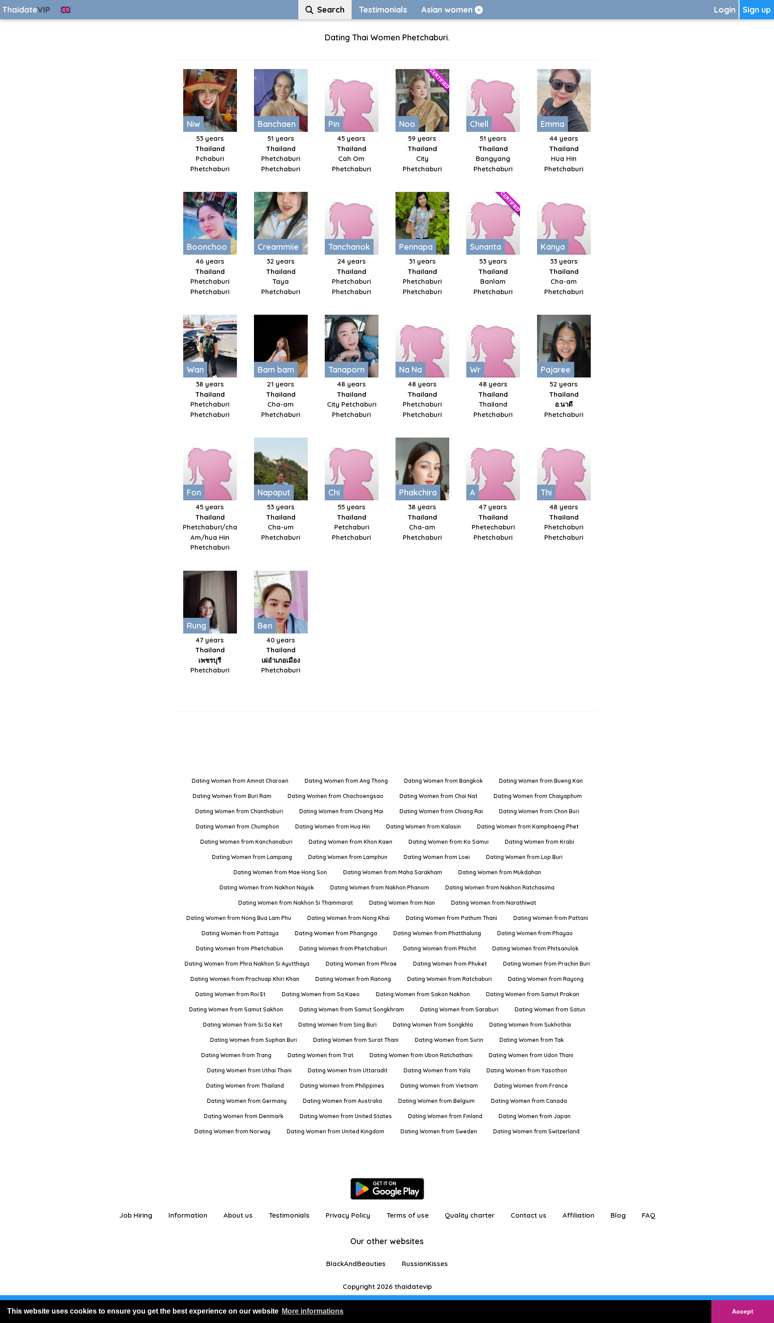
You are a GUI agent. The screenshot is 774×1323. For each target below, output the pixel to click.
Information (187, 1215)
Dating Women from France (531, 1085)
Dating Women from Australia (342, 1100)
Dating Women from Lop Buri (524, 857)
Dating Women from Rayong (546, 979)
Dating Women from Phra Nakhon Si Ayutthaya (247, 963)
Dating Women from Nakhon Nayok (266, 887)
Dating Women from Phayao (535, 933)
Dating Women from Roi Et (230, 994)
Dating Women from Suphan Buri (253, 1040)
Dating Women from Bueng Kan (541, 780)
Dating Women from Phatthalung (437, 933)
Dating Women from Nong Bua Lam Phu (238, 918)
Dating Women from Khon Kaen (350, 841)
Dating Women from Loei (437, 857)
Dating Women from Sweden (438, 1131)
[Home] (27, 9)
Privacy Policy (348, 1215)
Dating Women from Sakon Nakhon (423, 994)
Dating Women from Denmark (244, 1116)
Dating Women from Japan (535, 1116)
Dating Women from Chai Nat (438, 796)
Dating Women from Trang (236, 1055)
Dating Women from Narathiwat (493, 902)
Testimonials (289, 1215)
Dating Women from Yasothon (526, 1070)
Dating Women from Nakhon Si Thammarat (295, 902)
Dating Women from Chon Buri (539, 811)
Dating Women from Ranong (353, 979)
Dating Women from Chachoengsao (335, 796)
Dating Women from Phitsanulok (535, 948)
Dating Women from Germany (247, 1100)
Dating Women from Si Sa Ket (242, 1024)
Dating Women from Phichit (439, 948)
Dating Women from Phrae (361, 963)
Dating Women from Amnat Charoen (240, 780)
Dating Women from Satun (550, 1009)
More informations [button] (313, 1311)
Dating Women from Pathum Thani (451, 918)
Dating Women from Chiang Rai (441, 811)
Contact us (528, 1215)
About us (238, 1215)
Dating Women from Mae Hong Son (280, 872)
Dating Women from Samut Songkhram (351, 1009)
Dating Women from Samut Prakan (532, 994)
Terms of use (408, 1215)
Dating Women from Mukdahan (499, 872)
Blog (618, 1215)
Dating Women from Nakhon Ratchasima (500, 887)
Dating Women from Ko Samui (448, 841)
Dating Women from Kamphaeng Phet (528, 826)
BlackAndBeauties (356, 1263)
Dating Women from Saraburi (459, 1009)
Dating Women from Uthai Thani (249, 1070)
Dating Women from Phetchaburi (343, 948)
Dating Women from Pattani (550, 918)
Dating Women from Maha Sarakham (392, 872)
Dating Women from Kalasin (423, 826)
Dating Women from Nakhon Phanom (379, 887)
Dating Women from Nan (402, 902)
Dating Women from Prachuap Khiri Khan (244, 979)
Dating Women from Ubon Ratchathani (421, 1055)
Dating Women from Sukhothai (530, 1024)
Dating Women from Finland (445, 1116)
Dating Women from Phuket (450, 963)
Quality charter (469, 1215)
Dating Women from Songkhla (433, 1024)
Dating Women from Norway (232, 1131)
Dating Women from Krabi (539, 841)
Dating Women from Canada (529, 1100)
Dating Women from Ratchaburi (449, 979)
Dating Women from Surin (449, 1040)
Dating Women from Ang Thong (346, 780)
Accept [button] (742, 1311)
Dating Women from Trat (320, 1055)
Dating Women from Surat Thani (356, 1040)
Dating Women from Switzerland (536, 1131)
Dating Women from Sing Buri (337, 1024)
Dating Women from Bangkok (443, 780)
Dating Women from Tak (531, 1040)
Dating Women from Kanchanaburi (246, 841)
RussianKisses (425, 1263)
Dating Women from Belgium (436, 1100)
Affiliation (578, 1215)
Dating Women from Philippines (342, 1085)
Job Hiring (135, 1215)
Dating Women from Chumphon (237, 826)
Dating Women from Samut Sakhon (236, 1009)
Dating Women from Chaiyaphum (538, 796)
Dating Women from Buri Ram (232, 796)
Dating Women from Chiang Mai (341, 811)
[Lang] (65, 9)
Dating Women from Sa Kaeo (321, 994)
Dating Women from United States (346, 1116)
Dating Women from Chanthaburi (239, 811)
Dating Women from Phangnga (336, 933)
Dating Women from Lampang (252, 857)
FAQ (648, 1215)
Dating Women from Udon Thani (531, 1055)
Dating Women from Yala (437, 1070)
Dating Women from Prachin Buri (546, 963)
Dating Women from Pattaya (240, 933)
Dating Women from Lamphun (347, 857)
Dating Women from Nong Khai (348, 918)
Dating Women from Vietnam (439, 1085)
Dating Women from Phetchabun (239, 948)
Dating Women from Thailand (245, 1085)
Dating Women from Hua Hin (332, 826)
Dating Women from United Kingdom (335, 1131)
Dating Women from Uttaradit (347, 1070)
